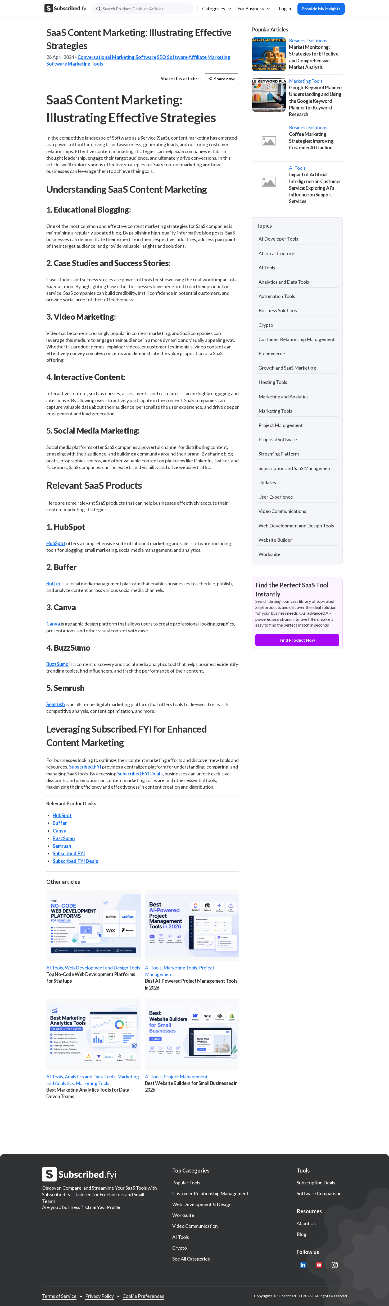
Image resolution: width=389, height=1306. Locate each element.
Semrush (55, 704)
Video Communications (282, 511)
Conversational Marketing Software (117, 57)
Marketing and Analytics (284, 396)
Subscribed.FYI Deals (140, 773)
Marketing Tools (85, 64)
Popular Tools (186, 1182)
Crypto (266, 325)
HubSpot (55, 543)
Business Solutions (278, 310)
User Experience (276, 497)
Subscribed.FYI (85, 767)
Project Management (281, 425)
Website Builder (275, 540)
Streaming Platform (279, 454)
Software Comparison (319, 1193)
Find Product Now (297, 639)
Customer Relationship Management (297, 339)
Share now (224, 78)
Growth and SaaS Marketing (287, 368)
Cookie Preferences (143, 1296)
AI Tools (267, 267)
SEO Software (172, 57)
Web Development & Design (202, 1204)
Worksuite (270, 554)
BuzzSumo (57, 664)
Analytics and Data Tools (284, 282)
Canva (53, 624)
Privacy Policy (99, 1296)
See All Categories (191, 1259)
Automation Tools (277, 296)
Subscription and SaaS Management (295, 468)
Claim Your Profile (102, 1207)
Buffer (53, 583)
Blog (301, 1234)
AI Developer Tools (278, 239)
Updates (267, 482)
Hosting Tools (273, 382)
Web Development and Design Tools (296, 525)
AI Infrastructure (276, 253)
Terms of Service (59, 1296)
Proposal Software (278, 439)
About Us (306, 1223)
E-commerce (272, 353)
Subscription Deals (316, 1182)
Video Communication (195, 1226)
